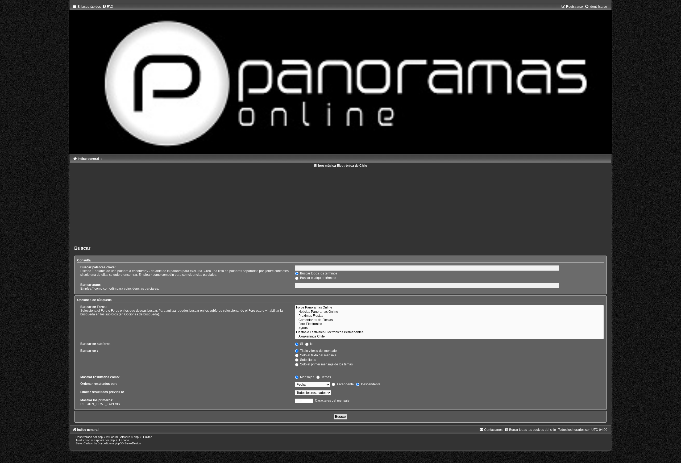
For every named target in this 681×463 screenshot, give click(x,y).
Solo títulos (307, 360)
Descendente (370, 384)
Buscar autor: (90, 285)
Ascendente (345, 384)
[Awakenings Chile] (449, 337)
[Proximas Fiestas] (449, 316)
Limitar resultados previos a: (102, 392)
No (311, 344)
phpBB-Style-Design (128, 443)
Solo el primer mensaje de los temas (326, 364)
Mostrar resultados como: (100, 377)
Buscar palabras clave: (98, 267)
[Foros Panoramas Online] (449, 308)
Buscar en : (89, 351)
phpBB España (119, 440)
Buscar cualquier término (317, 278)
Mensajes (306, 377)
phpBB (102, 437)
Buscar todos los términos (318, 273)
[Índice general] (340, 78)
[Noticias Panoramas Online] (449, 312)
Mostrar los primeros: (96, 400)
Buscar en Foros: (93, 307)
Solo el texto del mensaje (318, 355)
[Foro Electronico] (449, 324)
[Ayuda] (449, 328)
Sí (301, 344)
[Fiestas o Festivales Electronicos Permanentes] (449, 332)
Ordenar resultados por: (98, 384)
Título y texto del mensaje (318, 351)
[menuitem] (107, 7)
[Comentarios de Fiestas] (449, 320)
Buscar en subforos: (95, 344)
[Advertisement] (233, 204)
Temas (326, 377)
